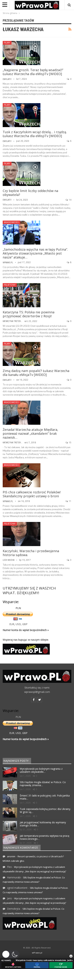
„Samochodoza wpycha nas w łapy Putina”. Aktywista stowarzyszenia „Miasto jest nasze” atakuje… (35, 253)
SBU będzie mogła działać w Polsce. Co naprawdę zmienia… (43, 783)
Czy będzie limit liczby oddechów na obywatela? (30, 193)
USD (18, 624)
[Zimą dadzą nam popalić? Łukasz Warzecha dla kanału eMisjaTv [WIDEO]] (21, 354)
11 (69, 501)
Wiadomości (11, 222)
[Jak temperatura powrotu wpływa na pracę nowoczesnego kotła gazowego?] (10, 839)
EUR (11, 624)
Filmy (7, 42)
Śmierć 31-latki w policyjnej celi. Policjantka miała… (45, 797)
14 (69, 199)
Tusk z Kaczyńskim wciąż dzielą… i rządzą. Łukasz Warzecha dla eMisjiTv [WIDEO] (35, 134)
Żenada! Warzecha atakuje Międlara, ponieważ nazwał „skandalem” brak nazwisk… (30, 433)
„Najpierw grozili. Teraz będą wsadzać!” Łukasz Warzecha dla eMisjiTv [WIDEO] (33, 72)
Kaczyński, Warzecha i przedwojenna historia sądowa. (31, 553)
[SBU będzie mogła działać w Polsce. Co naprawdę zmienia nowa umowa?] (10, 786)
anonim (11, 856)
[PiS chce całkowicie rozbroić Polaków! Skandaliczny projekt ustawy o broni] (21, 475)
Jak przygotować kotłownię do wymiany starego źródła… (43, 824)
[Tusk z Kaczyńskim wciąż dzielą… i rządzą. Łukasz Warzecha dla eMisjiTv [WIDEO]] (21, 115)
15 (69, 442)
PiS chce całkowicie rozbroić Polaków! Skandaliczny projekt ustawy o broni (32, 494)
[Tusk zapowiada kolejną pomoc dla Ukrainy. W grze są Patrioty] (10, 813)
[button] (10, 954)
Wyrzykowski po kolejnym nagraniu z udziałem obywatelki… (41, 770)
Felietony (10, 284)
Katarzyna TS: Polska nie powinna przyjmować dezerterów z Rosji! (28, 314)
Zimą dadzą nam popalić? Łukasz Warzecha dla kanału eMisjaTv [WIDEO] (36, 373)
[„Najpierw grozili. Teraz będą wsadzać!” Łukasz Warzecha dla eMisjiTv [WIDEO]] (21, 53)
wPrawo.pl (37, 952)
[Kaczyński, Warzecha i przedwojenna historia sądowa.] (21, 534)
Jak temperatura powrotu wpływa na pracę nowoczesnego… (44, 837)
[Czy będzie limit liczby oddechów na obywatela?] (21, 174)
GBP (24, 624)
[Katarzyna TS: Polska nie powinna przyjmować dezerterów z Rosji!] (21, 295)
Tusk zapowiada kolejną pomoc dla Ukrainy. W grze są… (45, 810)
